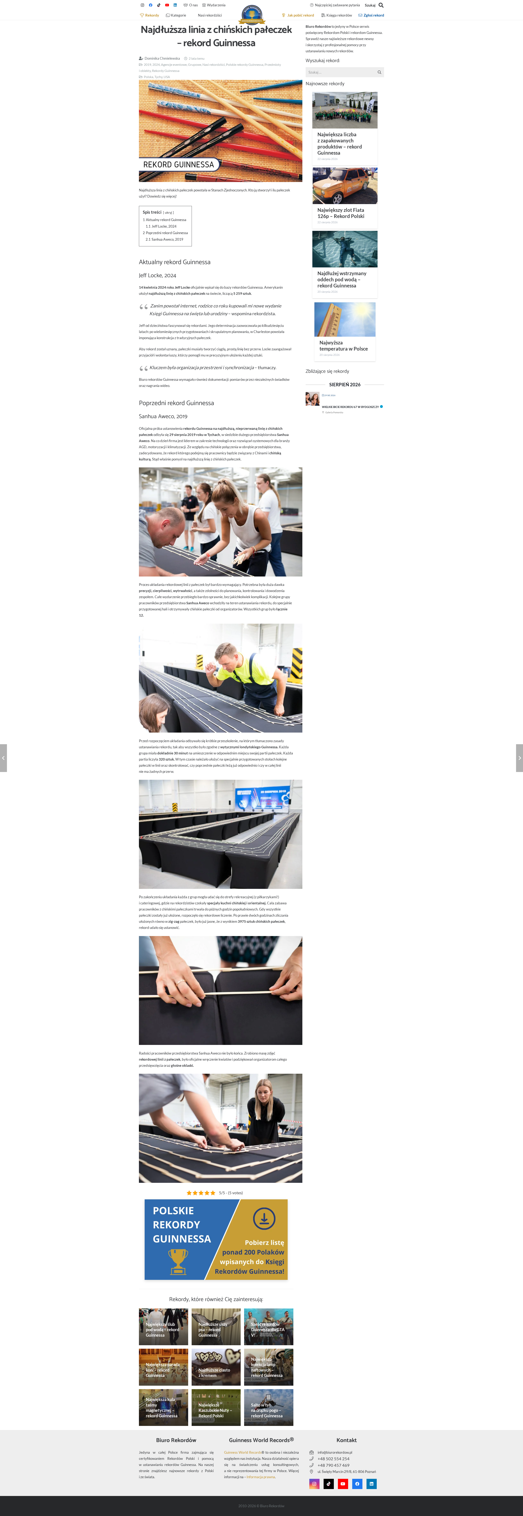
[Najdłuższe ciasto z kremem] (216, 1367)
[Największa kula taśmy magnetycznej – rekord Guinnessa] (163, 1407)
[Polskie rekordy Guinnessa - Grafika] (216, 1239)
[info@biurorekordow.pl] (313, 1452)
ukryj (168, 212)
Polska (148, 77)
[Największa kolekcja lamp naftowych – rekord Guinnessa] (268, 1367)
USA (167, 77)
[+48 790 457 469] (313, 1465)
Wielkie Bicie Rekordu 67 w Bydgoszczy (350, 407)
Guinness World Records (243, 1452)
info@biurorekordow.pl (335, 1452)
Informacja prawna (261, 1477)
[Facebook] (150, 5)
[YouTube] (166, 5)
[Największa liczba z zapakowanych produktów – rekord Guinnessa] (345, 110)
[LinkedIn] (175, 5)
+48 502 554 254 (334, 1458)
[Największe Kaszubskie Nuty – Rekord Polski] (216, 1407)
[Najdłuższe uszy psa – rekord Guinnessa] (216, 1326)
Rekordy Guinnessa (165, 71)
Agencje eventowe (174, 64)
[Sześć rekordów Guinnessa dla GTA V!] (268, 1326)
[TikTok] (158, 5)
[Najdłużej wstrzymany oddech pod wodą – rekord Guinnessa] (345, 249)
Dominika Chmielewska (162, 58)
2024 (156, 64)
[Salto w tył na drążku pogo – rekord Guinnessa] (268, 1407)
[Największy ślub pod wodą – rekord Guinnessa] (163, 1326)
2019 (147, 64)
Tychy (158, 77)
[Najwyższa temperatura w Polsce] (344, 319)
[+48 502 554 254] (313, 1459)
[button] (381, 5)
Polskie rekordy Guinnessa (244, 64)
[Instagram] (142, 5)
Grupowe (194, 64)
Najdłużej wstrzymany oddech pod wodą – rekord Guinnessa (342, 279)
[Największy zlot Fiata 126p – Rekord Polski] (345, 186)
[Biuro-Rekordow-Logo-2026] (252, 15)
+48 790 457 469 (334, 1465)
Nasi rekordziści (213, 64)
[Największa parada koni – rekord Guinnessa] (163, 1367)
